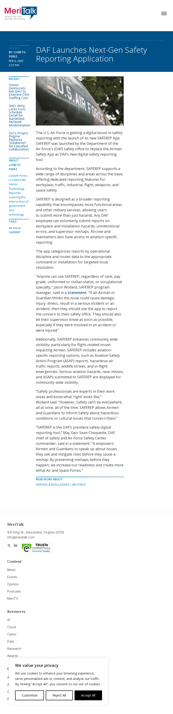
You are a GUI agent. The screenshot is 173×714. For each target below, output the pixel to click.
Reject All (59, 695)
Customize (29, 695)
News (11, 570)
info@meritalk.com (20, 537)
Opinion (13, 584)
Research (14, 648)
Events (12, 577)
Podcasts (14, 591)
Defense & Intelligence (53, 485)
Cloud (11, 627)
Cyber (11, 634)
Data (10, 641)
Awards (12, 656)
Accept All (88, 695)
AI (8, 620)
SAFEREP (14, 232)
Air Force (79, 485)
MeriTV (12, 598)
